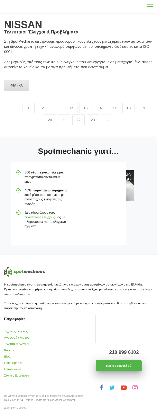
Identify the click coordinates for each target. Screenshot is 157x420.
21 (64, 120)
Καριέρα (10, 350)
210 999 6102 (123, 352)
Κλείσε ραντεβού (118, 365)
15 (86, 108)
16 (100, 108)
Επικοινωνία (12, 369)
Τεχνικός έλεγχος (16, 331)
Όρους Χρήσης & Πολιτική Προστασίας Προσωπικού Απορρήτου (40, 400)
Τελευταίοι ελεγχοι (16, 344)
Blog (7, 356)
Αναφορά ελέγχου (16, 337)
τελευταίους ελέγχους (40, 217)
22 (78, 120)
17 (114, 108)
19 (143, 108)
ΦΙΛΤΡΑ (16, 85)
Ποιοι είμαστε (13, 362)
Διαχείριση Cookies (15, 407)
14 (71, 108)
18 (129, 108)
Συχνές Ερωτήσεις (16, 375)
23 (93, 120)
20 (50, 120)
